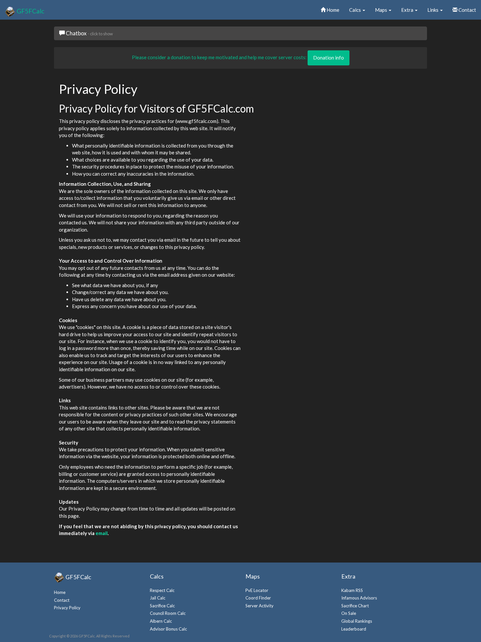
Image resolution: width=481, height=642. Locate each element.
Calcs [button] (355, 10)
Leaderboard (353, 629)
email (102, 533)
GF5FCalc (29, 10)
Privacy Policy (67, 607)
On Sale (348, 613)
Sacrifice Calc (162, 605)
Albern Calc (161, 621)
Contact (466, 10)
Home (332, 10)
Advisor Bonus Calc (168, 629)
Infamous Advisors (359, 597)
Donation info (328, 58)
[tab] (240, 33)
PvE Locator (256, 590)
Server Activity (259, 605)
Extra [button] (407, 10)
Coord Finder (258, 597)
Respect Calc (162, 590)
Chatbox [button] (89, 33)
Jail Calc (157, 597)
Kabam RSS (352, 590)
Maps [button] (381, 10)
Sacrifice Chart (355, 605)
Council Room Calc (168, 613)
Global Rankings (356, 621)
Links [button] (433, 10)
